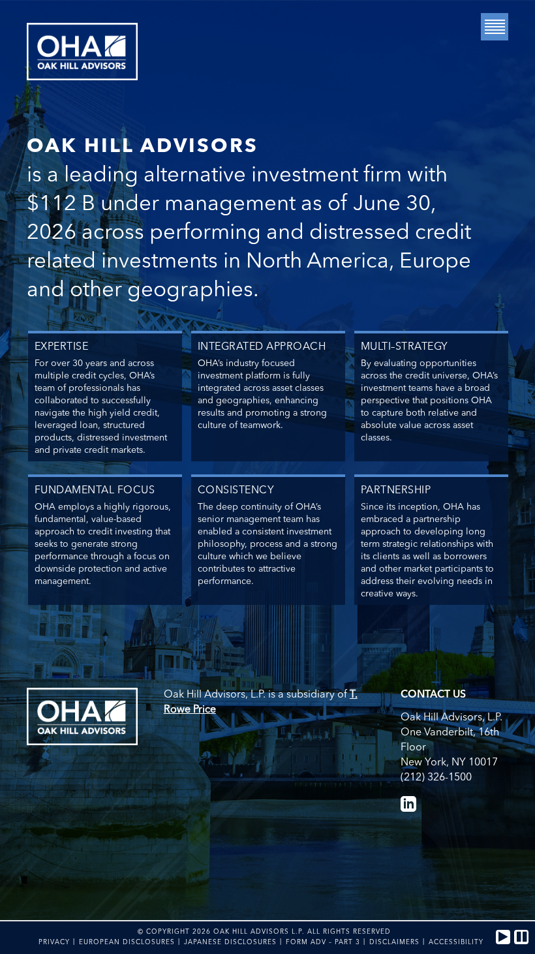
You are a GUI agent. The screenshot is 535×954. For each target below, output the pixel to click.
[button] (503, 937)
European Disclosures (127, 942)
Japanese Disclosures (230, 942)
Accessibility (456, 942)
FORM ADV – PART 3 (323, 942)
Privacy (54, 942)
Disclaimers (394, 942)
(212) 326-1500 (436, 778)
